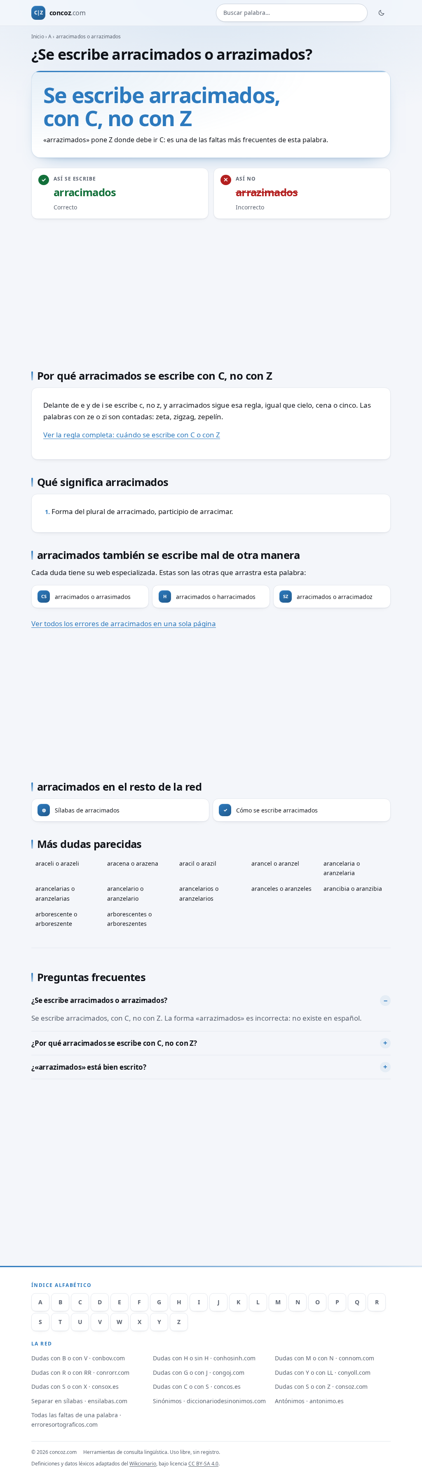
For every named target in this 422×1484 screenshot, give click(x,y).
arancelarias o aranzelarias (55, 893)
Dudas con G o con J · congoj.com (198, 1372)
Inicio (37, 36)
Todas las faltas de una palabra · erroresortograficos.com (76, 1419)
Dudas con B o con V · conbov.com (78, 1358)
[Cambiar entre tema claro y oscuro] (382, 13)
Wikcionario (142, 1463)
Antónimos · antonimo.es (309, 1401)
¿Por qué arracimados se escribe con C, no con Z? (114, 1043)
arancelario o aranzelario (125, 893)
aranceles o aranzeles (281, 888)
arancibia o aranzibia (353, 888)
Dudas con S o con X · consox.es (75, 1386)
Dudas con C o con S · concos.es (197, 1386)
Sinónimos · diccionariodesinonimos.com (209, 1401)
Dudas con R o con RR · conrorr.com (80, 1372)
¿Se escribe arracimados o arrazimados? (99, 1000)
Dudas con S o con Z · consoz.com (321, 1386)
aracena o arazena (132, 863)
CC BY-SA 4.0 (203, 1463)
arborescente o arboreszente (56, 919)
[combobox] (292, 13)
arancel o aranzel (275, 863)
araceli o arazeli (57, 863)
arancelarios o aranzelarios (198, 893)
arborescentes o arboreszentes (129, 919)
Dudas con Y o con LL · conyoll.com (322, 1372)
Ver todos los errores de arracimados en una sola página (123, 623)
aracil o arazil (197, 863)
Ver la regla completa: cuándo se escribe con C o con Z (131, 434)
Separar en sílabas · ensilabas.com (79, 1401)
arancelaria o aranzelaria (342, 868)
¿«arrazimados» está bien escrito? (88, 1067)
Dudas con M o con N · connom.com (324, 1358)
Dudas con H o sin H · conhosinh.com (204, 1358)
